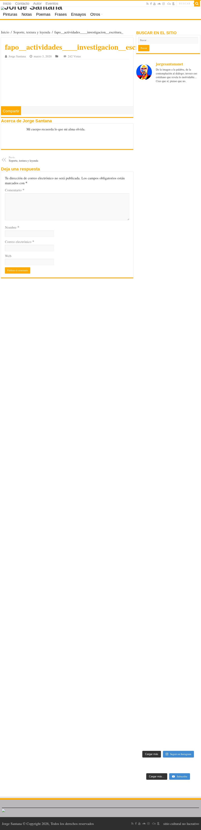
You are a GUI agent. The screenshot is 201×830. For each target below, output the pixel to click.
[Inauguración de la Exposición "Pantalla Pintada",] (160, 654)
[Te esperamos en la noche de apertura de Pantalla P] (143, 624)
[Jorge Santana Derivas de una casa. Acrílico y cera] (192, 617)
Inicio (7, 3)
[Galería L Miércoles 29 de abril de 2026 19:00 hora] (143, 149)
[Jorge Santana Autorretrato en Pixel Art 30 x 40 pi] (192, 283)
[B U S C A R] (197, 3)
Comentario (14, 189)
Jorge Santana (17, 56)
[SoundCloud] (159, 3)
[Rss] (147, 3)
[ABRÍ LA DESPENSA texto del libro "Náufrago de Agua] (160, 149)
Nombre (12, 227)
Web (8, 255)
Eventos (52, 3)
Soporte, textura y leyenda (31, 32)
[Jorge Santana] (100, 8)
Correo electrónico (19, 241)
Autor (37, 3)
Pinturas (10, 14)
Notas (27, 14)
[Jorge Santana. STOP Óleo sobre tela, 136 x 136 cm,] (192, 507)
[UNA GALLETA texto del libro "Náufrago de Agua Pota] (143, 292)
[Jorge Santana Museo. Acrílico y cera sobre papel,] (176, 610)
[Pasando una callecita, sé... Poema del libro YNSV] (176, 298)
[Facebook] (151, 3)
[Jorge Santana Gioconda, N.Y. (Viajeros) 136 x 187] (143, 502)
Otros (95, 14)
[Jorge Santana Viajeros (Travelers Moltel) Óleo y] (160, 500)
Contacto (22, 3)
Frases (61, 14)
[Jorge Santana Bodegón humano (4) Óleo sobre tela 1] (192, 410)
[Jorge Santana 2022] (143, 370)
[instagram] (163, 3)
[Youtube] (154, 3)
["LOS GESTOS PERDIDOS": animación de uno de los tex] (176, 161)
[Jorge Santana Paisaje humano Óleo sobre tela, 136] (176, 509)
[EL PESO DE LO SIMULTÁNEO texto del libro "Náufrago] (192, 144)
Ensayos (78, 14)
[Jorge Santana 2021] (176, 370)
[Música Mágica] (169, 3)
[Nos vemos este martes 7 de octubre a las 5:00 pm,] (160, 266)
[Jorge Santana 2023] (160, 370)
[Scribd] (173, 3)
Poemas (43, 14)
